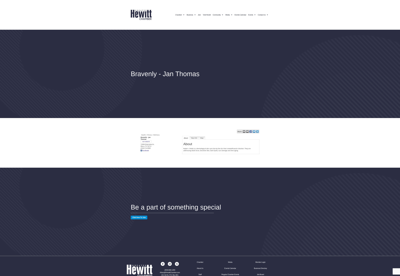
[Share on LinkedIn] (257, 131)
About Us (200, 268)
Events (250, 15)
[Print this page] (244, 131)
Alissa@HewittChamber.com (170, 272)
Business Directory (260, 268)
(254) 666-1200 (169, 270)
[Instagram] (170, 264)
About (186, 138)
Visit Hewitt (207, 15)
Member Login (260, 262)
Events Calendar (240, 15)
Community (217, 15)
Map (201, 138)
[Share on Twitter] (254, 131)
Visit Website (146, 141)
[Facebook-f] (163, 264)
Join (199, 15)
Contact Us (262, 15)
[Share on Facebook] (250, 131)
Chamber (178, 15)
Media (227, 15)
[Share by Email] (247, 131)
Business (190, 15)
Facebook (145, 151)
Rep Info (194, 138)
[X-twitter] (177, 264)
